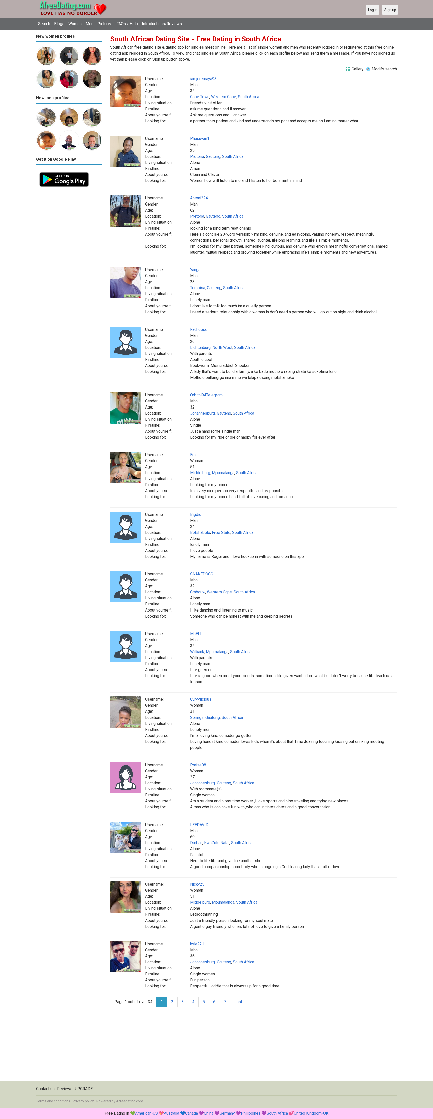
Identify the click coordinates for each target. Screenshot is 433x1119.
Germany (227, 1113)
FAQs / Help (127, 23)
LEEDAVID (199, 824)
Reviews (64, 1088)
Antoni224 (199, 198)
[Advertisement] (69, 265)
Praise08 (198, 765)
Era (193, 454)
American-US (146, 1113)
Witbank (197, 651)
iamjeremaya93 (203, 78)
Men (89, 23)
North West (222, 347)
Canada (191, 1113)
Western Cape (223, 96)
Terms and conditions (53, 1101)
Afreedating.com (129, 1101)
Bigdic (195, 514)
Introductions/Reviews (162, 23)
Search (44, 23)
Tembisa (197, 287)
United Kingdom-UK (311, 1113)
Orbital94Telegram (206, 395)
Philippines (251, 1113)
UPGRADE (84, 1088)
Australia (171, 1113)
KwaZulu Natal (216, 842)
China (208, 1113)
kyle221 (197, 944)
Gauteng (213, 156)
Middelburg (200, 472)
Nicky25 (197, 884)
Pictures (104, 23)
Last (238, 1001)
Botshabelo (200, 532)
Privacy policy (83, 1101)
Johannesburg (202, 413)
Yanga (195, 269)
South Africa (248, 96)
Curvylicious (200, 699)
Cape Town (199, 96)
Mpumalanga (223, 472)
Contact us (45, 1088)
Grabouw (197, 592)
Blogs (59, 23)
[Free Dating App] (64, 171)
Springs (197, 717)
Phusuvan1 (199, 138)
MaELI (195, 633)
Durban (196, 842)
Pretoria (197, 156)
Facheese (198, 329)
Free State (221, 532)
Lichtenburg (200, 347)
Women (75, 23)
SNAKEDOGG (201, 574)
